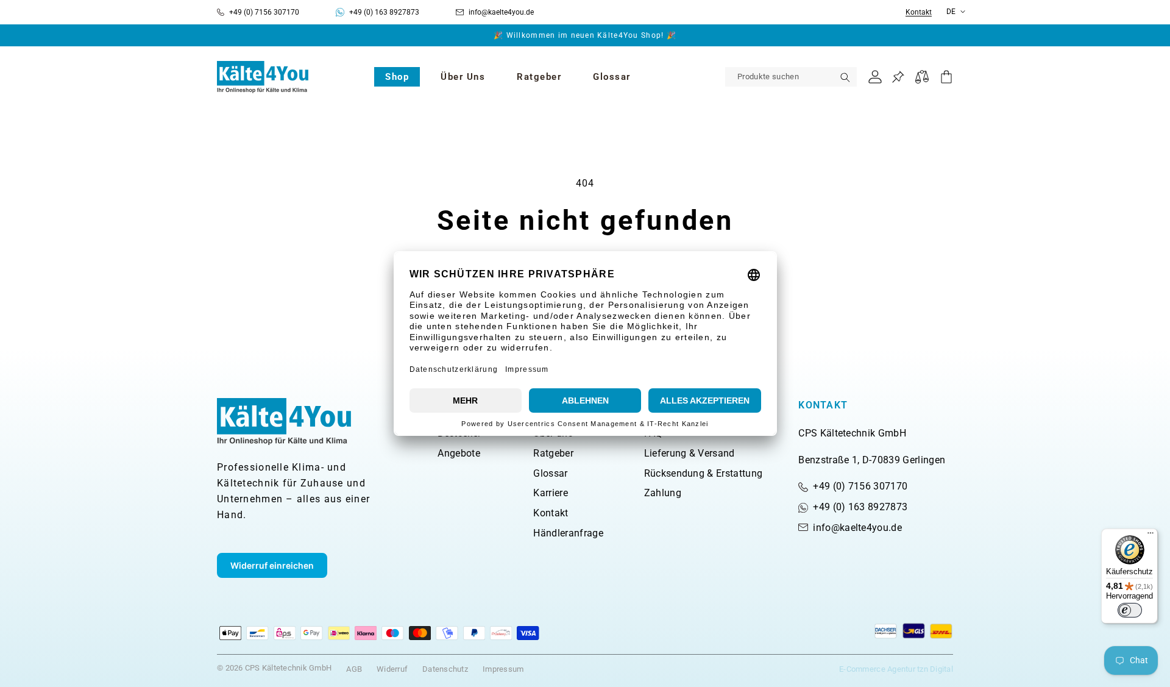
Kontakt (919, 12)
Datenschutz (445, 669)
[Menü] (1150, 536)
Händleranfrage (568, 533)
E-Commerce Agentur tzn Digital (896, 669)
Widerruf (392, 669)
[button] (397, 76)
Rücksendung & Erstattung (703, 473)
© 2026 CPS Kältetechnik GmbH (274, 667)
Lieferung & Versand (689, 453)
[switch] (1130, 610)
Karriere (550, 493)
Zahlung (662, 493)
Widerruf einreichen (272, 565)
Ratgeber (553, 453)
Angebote (459, 453)
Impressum (503, 669)
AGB (354, 669)
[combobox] (791, 77)
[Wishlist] (898, 77)
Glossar (550, 473)
